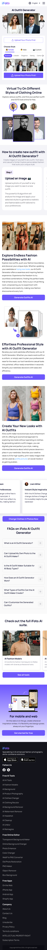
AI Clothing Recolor (11, 802)
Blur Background (10, 875)
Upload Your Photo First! (25, 75)
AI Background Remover (13, 807)
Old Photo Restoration (12, 861)
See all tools (23, 674)
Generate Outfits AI (23, 297)
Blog (4, 917)
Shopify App (8, 898)
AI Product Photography (13, 793)
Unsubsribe (7, 922)
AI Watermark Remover (12, 811)
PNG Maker (7, 866)
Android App (8, 894)
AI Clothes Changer (11, 798)
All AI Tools (7, 780)
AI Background (9, 789)
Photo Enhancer (9, 848)
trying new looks (23, 269)
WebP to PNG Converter (13, 857)
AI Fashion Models (10, 784)
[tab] (23, 543)
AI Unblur (6, 824)
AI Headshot (8, 815)
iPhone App (7, 889)
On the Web (7, 885)
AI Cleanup (7, 820)
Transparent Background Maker (16, 839)
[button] (23, 543)
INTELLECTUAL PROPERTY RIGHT (16, 935)
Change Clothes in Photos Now (23, 518)
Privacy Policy (8, 926)
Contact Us (7, 913)
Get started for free (23, 733)
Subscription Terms (11, 940)
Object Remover (9, 870)
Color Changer (9, 853)
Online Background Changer (15, 844)
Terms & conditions (11, 931)
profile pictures (21, 459)
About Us (6, 909)
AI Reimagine (8, 829)
